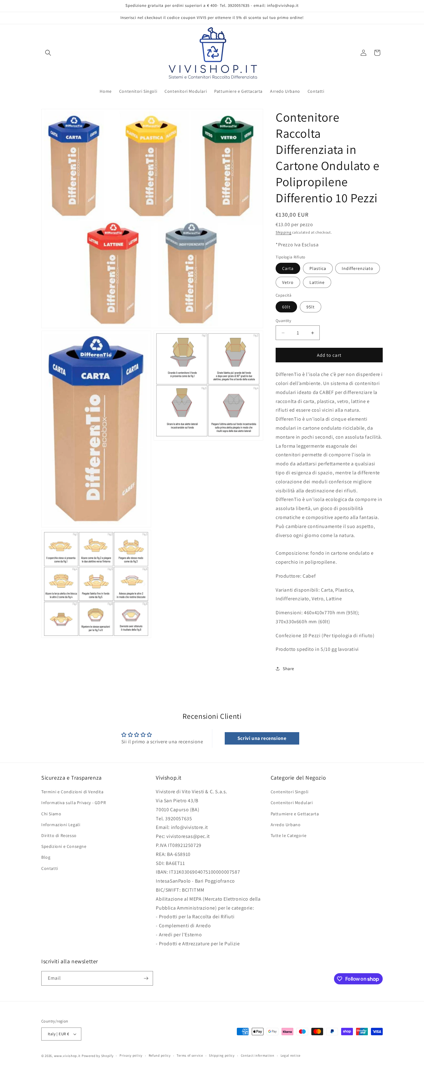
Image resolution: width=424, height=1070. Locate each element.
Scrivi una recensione (261, 738)
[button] (48, 53)
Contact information (257, 1055)
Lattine (317, 282)
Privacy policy (131, 1055)
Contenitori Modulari (292, 803)
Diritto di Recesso (59, 835)
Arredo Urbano (286, 824)
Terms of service (190, 1055)
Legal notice (290, 1055)
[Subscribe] (146, 978)
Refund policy (160, 1055)
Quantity (283, 320)
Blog (45, 857)
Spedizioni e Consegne (64, 846)
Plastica (317, 268)
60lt (286, 307)
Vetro (288, 282)
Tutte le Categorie (289, 835)
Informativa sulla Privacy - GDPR (73, 803)
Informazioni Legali (60, 824)
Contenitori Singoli (290, 792)
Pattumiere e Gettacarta (295, 814)
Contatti (49, 868)
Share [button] (288, 668)
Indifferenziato (357, 268)
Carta (288, 268)
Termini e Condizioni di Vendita (72, 792)
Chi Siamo (51, 814)
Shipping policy (222, 1055)
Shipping (283, 232)
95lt (310, 307)
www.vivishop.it (67, 1056)
